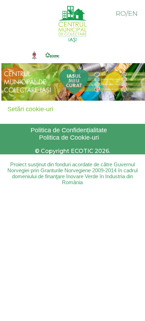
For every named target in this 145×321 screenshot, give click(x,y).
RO (121, 13)
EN (133, 13)
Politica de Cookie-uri (69, 137)
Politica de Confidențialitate (69, 130)
